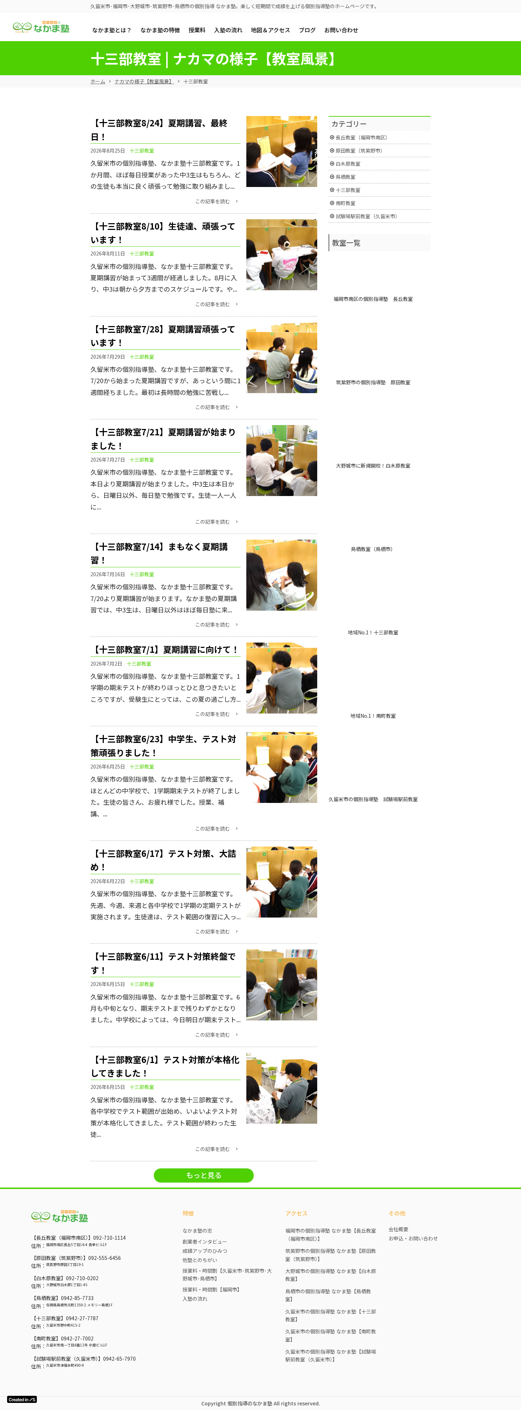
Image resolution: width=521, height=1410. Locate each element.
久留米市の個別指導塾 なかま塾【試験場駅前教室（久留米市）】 (330, 1355)
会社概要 (398, 1229)
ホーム (97, 81)
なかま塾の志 (197, 1230)
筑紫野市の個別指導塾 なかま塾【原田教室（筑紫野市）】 (330, 1254)
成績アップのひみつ (205, 1250)
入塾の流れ (195, 1298)
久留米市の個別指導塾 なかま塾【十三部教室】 (330, 1315)
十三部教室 (141, 150)
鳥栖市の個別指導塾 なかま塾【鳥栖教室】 (328, 1295)
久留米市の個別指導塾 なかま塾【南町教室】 (330, 1335)
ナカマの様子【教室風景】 (144, 81)
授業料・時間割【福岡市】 (212, 1289)
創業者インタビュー (205, 1241)
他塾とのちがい (200, 1259)
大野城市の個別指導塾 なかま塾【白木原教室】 (330, 1274)
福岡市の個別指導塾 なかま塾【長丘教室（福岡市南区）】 (330, 1234)
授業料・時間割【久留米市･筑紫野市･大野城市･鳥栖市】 (227, 1274)
